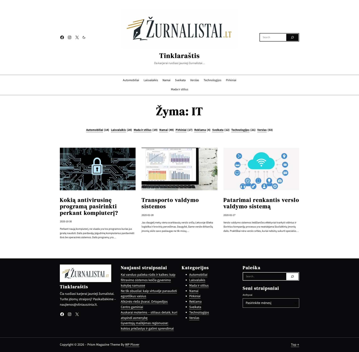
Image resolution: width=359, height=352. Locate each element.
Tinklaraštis (179, 55)
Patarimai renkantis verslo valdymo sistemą (261, 203)
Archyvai (247, 295)
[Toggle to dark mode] (84, 37)
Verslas (265, 130)
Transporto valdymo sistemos (170, 203)
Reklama (202, 130)
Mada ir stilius (146, 130)
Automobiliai (97, 130)
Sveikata (221, 130)
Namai (166, 130)
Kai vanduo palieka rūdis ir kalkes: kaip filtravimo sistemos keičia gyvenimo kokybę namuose (148, 280)
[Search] (292, 37)
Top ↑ (295, 344)
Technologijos (243, 130)
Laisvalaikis (121, 130)
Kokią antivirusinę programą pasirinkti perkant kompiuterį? (89, 206)
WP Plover (132, 344)
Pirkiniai (184, 130)
